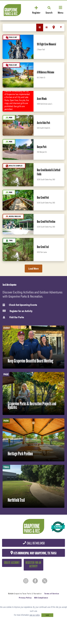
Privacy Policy (25, 597)
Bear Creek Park (43, 197)
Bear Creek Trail (43, 247)
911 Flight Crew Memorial (46, 44)
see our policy (35, 614)
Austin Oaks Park (43, 123)
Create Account (12, 563)
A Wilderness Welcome (45, 72)
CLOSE (47, 615)
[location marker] (54, 27)
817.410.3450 (35, 543)
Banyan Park (41, 147)
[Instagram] (25, 580)
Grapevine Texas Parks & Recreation (28, 593)
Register (36, 12)
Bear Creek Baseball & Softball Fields (48, 172)
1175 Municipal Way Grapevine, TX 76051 (35, 553)
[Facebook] (35, 580)
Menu (60, 12)
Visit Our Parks (16, 317)
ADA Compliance (41, 597)
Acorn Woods (42, 99)
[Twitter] (44, 580)
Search (49, 12)
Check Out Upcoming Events (23, 304)
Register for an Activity (21, 311)
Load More (33, 268)
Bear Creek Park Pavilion (46, 221)
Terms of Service (51, 593)
